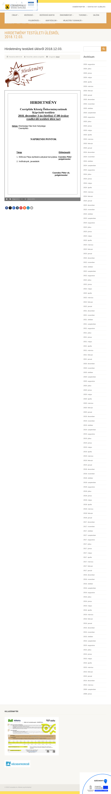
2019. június (87, 443)
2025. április (87, 135)
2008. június (87, 694)
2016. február (88, 619)
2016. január (87, 623)
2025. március (88, 139)
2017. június (87, 548)
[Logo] (20, 7)
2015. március (88, 667)
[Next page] (10, 199)
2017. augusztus (89, 540)
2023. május (87, 236)
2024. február (88, 196)
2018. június (87, 496)
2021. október (88, 319)
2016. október (88, 584)
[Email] (31, 207)
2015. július (87, 650)
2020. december (89, 363)
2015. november (89, 632)
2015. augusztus (89, 645)
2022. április (87, 293)
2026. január (87, 95)
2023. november (89, 209)
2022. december (89, 258)
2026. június (87, 73)
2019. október (88, 425)
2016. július (87, 597)
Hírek (57, 57)
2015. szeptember (89, 641)
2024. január (87, 201)
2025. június (87, 126)
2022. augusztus (89, 275)
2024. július (87, 174)
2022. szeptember (89, 271)
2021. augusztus (89, 328)
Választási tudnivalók (72, 21)
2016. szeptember (89, 588)
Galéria (96, 15)
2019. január (87, 465)
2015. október (88, 636)
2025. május (87, 130)
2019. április (87, 452)
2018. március (88, 509)
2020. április (87, 399)
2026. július (87, 69)
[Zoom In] (25, 199)
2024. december (89, 152)
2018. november (89, 474)
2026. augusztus (89, 64)
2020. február (88, 407)
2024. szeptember (89, 165)
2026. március (88, 86)
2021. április (87, 346)
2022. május (87, 289)
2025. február (88, 143)
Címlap (14, 15)
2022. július (87, 280)
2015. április (87, 663)
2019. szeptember (89, 430)
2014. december (89, 680)
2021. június (87, 337)
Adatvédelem (51, 21)
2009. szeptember (89, 689)
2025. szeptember (89, 113)
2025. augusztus (89, 117)
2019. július (87, 438)
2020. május (87, 394)
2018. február (88, 513)
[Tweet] (10, 207)
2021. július (87, 333)
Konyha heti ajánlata (96, 7)
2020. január (87, 412)
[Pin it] (20, 207)
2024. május (87, 183)
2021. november (89, 315)
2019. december (89, 416)
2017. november (89, 526)
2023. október (88, 214)
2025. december (89, 99)
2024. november (89, 157)
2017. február (88, 566)
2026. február (88, 91)
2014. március (88, 685)
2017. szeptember (89, 535)
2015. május (87, 658)
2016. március (88, 614)
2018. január (87, 518)
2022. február (88, 302)
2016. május (87, 606)
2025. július (87, 121)
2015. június (87, 654)
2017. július (87, 544)
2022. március (88, 297)
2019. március (88, 456)
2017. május (87, 553)
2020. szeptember (89, 377)
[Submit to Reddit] (24, 207)
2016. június (87, 601)
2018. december (89, 469)
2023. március (88, 245)
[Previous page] (6, 199)
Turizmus (82, 15)
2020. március (88, 403)
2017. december (89, 522)
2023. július (87, 227)
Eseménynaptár (79, 7)
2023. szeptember (89, 218)
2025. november (89, 104)
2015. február (88, 672)
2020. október (88, 372)
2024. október (88, 161)
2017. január (87, 570)
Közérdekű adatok (47, 15)
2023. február (88, 249)
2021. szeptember (89, 324)
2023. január (87, 253)
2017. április (87, 557)
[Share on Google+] (13, 207)
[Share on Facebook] (6, 207)
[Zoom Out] (22, 199)
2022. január (87, 306)
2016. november (89, 579)
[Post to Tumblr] (17, 207)
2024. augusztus (89, 170)
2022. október (88, 267)
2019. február (88, 460)
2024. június (87, 179)
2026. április (87, 82)
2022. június (87, 284)
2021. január (87, 359)
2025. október (88, 108)
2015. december (89, 628)
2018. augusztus (89, 487)
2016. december (89, 575)
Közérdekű (28, 15)
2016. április (87, 610)
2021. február (88, 355)
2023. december (89, 205)
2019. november (89, 421)
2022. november (89, 262)
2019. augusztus (89, 434)
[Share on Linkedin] (28, 207)
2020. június (87, 390)
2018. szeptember (89, 482)
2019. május (87, 447)
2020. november (89, 368)
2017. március (88, 562)
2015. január (87, 676)
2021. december (89, 311)
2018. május (87, 500)
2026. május (87, 77)
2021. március (88, 350)
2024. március (88, 192)
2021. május (87, 341)
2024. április (87, 187)
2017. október (88, 531)
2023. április (87, 240)
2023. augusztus (89, 223)
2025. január (87, 148)
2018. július (87, 491)
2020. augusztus (89, 381)
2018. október (88, 478)
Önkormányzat (66, 15)
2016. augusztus (89, 592)
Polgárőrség (33, 21)
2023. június (87, 231)
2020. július (87, 385)
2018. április (87, 504)
